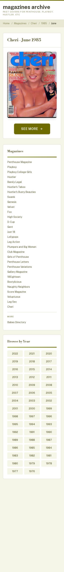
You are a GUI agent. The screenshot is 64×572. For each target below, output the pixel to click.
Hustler (11, 177)
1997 (32, 416)
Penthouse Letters (18, 261)
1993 (49, 424)
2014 (49, 369)
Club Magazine (16, 251)
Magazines (20, 23)
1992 (15, 432)
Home (6, 23)
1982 (32, 455)
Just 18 (11, 231)
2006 (32, 392)
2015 (32, 369)
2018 (32, 361)
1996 (49, 416)
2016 (15, 369)
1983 (15, 455)
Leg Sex (12, 301)
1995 (15, 424)
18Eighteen (13, 276)
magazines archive (26, 7)
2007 (15, 392)
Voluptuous (13, 296)
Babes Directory (16, 322)
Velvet (11, 207)
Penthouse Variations (19, 266)
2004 (15, 400)
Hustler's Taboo (16, 187)
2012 (32, 377)
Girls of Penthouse (18, 256)
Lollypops (12, 236)
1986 (15, 447)
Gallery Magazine (17, 271)
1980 (15, 463)
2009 (32, 385)
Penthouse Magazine (19, 162)
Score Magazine (16, 291)
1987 (49, 439)
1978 (49, 463)
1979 (32, 463)
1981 (49, 455)
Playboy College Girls (19, 172)
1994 (32, 424)
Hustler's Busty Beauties (21, 192)
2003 (32, 400)
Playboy (12, 167)
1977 (15, 471)
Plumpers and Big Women (21, 246)
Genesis (11, 202)
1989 (15, 439)
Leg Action (13, 241)
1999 (49, 408)
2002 (49, 400)
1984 (49, 447)
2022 (15, 353)
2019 (15, 361)
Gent (10, 226)
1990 (49, 432)
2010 (15, 385)
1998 (15, 416)
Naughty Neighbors (18, 286)
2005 (49, 392)
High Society (14, 217)
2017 (49, 361)
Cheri (34, 23)
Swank (11, 197)
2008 (49, 385)
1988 (32, 439)
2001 (15, 408)
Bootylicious (14, 281)
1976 (32, 471)
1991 (32, 432)
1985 (44, 23)
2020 (49, 353)
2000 (32, 408)
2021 (32, 353)
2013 (15, 377)
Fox (9, 212)
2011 (49, 377)
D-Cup (11, 221)
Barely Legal (14, 182)
